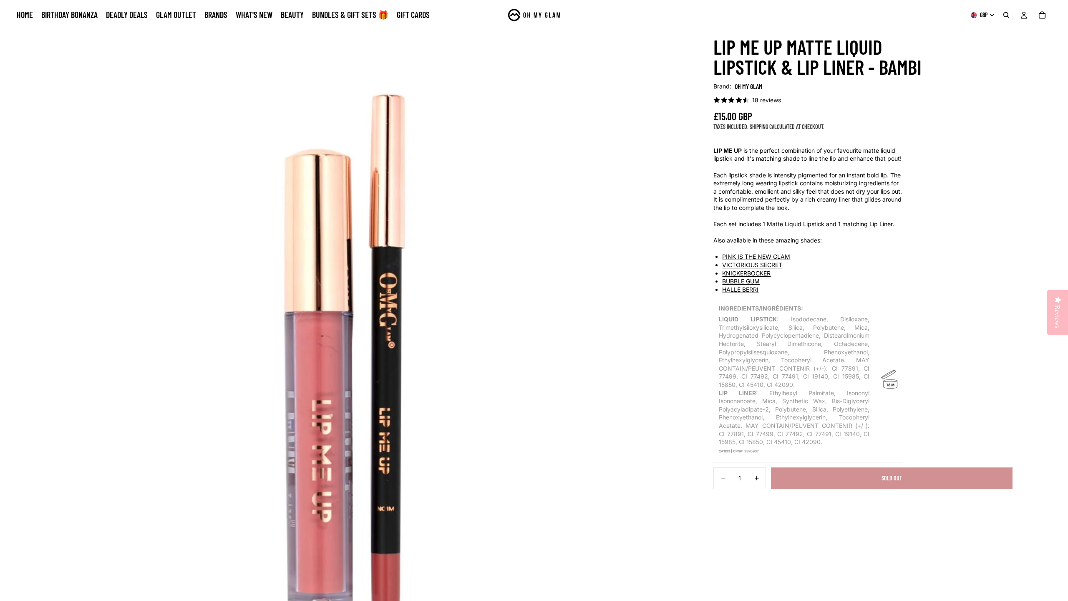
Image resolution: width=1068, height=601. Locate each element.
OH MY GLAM (749, 86)
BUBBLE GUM (741, 281)
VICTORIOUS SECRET (752, 264)
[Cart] (1042, 15)
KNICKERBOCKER (746, 273)
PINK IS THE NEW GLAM (756, 256)
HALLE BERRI (740, 289)
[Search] (1006, 15)
